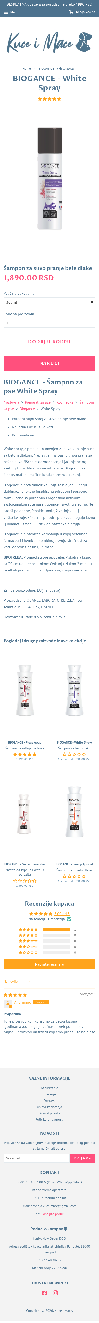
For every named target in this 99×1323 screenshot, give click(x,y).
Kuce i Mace (63, 1310)
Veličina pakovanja (19, 293)
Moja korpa (85, 12)
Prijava (82, 1158)
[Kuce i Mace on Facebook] (44, 1294)
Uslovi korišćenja (49, 1107)
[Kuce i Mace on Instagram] (55, 1294)
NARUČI (49, 364)
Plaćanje (49, 1094)
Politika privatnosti (49, 1119)
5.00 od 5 (62, 913)
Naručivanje (49, 1088)
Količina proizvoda (19, 313)
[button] (49, 98)
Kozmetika (65, 402)
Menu (14, 12)
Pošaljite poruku (53, 1214)
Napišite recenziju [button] (49, 964)
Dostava (50, 1100)
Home (26, 69)
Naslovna (11, 402)
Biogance (27, 408)
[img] (15, 995)
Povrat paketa (49, 1113)
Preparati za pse (38, 402)
